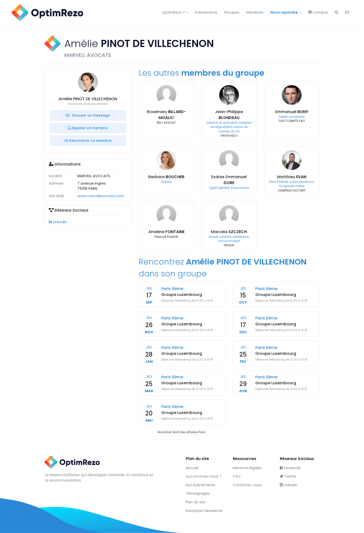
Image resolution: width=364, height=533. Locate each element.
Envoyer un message (90, 115)
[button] (336, 12)
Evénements (206, 12)
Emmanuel (291, 112)
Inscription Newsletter (204, 510)
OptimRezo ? (173, 12)
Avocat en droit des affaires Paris (181, 432)
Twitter (289, 476)
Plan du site (196, 502)
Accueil (192, 467)
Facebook (292, 467)
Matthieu (291, 177)
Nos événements (200, 485)
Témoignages (198, 493)
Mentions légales (247, 467)
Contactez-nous (247, 485)
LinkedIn (59, 221)
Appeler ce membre (88, 127)
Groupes (231, 12)
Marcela (229, 232)
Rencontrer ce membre (89, 140)
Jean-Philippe (229, 115)
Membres (254, 12)
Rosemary (166, 115)
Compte (320, 12)
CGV (236, 476)
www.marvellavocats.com (100, 196)
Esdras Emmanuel (229, 180)
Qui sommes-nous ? (203, 476)
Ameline (166, 232)
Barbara (166, 177)
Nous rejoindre (284, 12)
